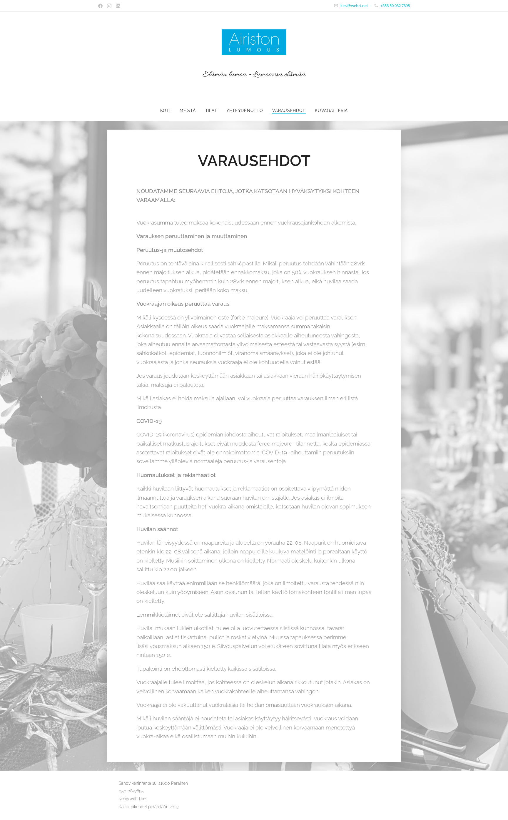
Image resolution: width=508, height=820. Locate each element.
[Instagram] (109, 6)
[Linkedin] (118, 6)
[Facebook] (100, 6)
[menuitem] (167, 110)
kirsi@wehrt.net (354, 5)
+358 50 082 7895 (395, 5)
